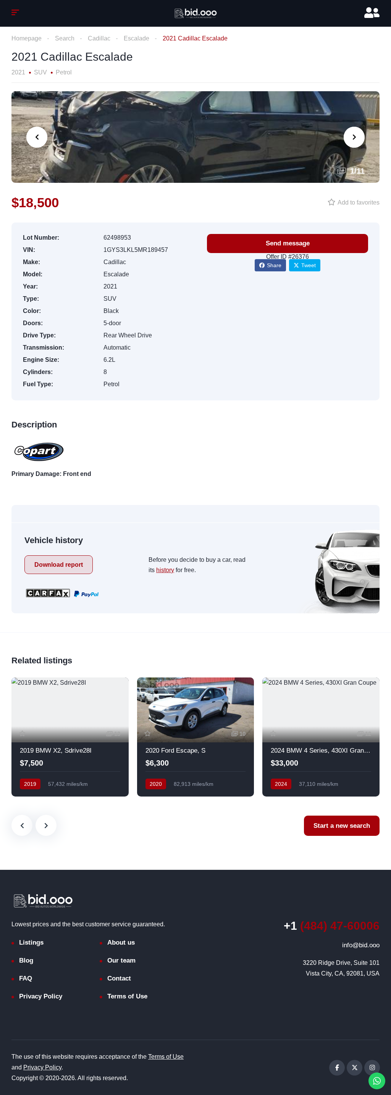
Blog (26, 960)
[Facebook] (337, 1068)
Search (64, 38)
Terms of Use (127, 996)
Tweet (308, 265)
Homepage (26, 38)
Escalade (136, 38)
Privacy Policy (40, 996)
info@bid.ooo (361, 945)
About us (121, 942)
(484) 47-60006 (332, 925)
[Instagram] (372, 1068)
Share (274, 265)
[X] (354, 1068)
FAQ (25, 978)
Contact (119, 978)
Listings (31, 942)
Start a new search (341, 825)
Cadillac (99, 38)
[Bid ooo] (195, 13)
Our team (121, 960)
